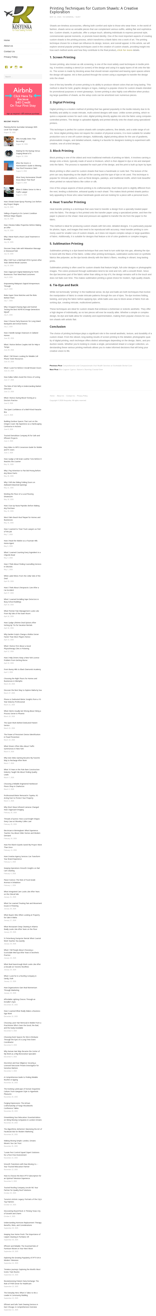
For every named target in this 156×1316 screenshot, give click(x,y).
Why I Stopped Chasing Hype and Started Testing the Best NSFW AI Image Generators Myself (22, 309)
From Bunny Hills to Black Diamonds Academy (22, 669)
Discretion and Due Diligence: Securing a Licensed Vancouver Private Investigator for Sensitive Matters (21, 1065)
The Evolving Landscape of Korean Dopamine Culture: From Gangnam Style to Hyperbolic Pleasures (22, 1091)
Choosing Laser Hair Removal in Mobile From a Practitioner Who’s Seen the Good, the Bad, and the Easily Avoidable (22, 1025)
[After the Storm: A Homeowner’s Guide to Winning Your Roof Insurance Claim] (9, 166)
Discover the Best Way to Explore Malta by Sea (23, 690)
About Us (8, 46)
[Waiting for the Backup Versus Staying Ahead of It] (9, 153)
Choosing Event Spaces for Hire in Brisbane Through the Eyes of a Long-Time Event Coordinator (21, 1039)
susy (78, 17)
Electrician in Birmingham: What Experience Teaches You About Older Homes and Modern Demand (22, 833)
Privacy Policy (11, 57)
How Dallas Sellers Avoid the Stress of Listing (22, 377)
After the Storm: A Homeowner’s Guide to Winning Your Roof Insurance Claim (28, 165)
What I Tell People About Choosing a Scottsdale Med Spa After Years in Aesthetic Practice (21, 952)
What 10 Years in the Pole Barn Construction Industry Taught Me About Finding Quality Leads (21, 772)
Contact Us (9, 51)
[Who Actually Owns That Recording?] (9, 141)
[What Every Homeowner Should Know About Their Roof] (9, 180)
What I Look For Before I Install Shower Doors (22, 368)
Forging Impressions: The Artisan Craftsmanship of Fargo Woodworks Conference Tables (18, 1105)
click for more (124, 50)
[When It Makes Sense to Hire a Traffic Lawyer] (9, 192)
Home (7, 40)
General (69, 17)
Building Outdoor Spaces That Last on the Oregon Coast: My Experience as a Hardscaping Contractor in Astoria (22, 424)
